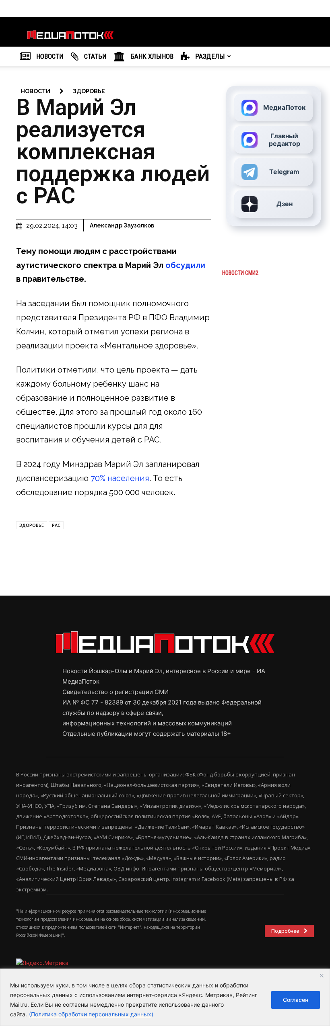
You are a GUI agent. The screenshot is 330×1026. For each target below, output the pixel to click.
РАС (56, 525)
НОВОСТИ (49, 56)
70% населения (120, 478)
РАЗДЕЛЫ (209, 56)
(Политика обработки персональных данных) (91, 1014)
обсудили (185, 265)
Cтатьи (94, 56)
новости (35, 91)
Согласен (295, 999)
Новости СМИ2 (240, 273)
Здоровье (89, 91)
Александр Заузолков (122, 225)
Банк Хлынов (151, 56)
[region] (165, 997)
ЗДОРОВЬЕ (31, 525)
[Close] (321, 975)
